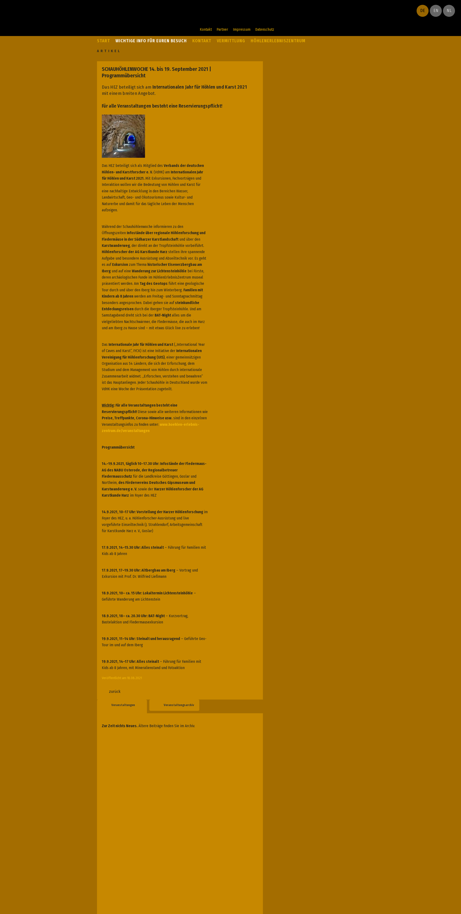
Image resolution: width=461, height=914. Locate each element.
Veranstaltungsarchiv (179, 705)
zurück (115, 691)
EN (435, 10)
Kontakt (206, 29)
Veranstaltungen (123, 705)
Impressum (241, 29)
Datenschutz (264, 29)
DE (422, 10)
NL (449, 10)
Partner (222, 29)
